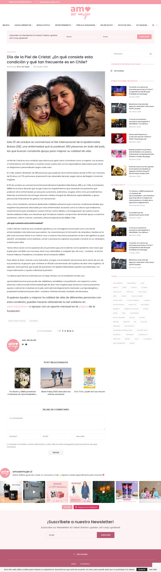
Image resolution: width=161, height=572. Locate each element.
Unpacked (116, 339)
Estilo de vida (124, 25)
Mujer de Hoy (106, 25)
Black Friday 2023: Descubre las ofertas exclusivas (55, 393)
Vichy (137, 339)
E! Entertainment (133, 300)
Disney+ (124, 296)
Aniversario (131, 283)
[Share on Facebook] (62, 331)
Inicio (73, 563)
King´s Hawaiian (119, 318)
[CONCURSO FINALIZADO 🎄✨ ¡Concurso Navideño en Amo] (57, 492)
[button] (35, 2)
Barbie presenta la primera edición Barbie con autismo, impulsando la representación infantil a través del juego (141, 153)
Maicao (132, 318)
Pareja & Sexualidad (85, 25)
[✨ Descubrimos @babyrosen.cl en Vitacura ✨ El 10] (34, 492)
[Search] (157, 25)
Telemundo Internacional (122, 330)
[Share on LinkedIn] (70, 331)
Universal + (117, 335)
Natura (142, 318)
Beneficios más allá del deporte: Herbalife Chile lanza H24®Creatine (141, 106)
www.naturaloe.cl (18, 306)
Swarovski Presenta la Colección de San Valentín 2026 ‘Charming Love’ (140, 136)
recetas (144, 322)
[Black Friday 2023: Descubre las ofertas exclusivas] (56, 378)
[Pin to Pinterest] (68, 331)
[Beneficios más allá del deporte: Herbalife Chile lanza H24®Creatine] (118, 108)
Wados (132, 343)
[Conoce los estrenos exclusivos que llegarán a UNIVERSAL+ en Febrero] (118, 123)
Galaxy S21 (132, 305)
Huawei (145, 309)
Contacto (85, 563)
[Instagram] (153, 25)
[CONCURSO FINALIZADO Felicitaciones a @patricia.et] (127, 492)
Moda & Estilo (43, 25)
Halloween (145, 305)
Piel (135, 322)
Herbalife (116, 309)
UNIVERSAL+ (130, 335)
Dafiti (115, 296)
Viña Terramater (119, 343)
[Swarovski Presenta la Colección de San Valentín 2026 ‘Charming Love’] (118, 138)
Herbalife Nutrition (131, 309)
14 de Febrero (118, 283)
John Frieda (134, 313)
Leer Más (153, 569)
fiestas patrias (118, 305)
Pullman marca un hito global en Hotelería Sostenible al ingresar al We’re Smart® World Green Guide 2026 (141, 170)
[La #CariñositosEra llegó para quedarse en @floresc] (150, 492)
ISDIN (123, 313)
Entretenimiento (63, 25)
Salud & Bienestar (23, 25)
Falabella (147, 300)
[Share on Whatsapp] (73, 331)
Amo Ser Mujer (23, 66)
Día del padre (117, 300)
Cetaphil (144, 287)
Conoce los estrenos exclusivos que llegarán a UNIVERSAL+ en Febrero (139, 121)
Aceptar (141, 569)
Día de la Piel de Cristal (17, 321)
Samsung (116, 326)
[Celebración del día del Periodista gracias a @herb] (104, 492)
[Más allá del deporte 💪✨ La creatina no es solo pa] (11, 492)
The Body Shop (142, 330)
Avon (142, 283)
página (83, 306)
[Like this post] (60, 331)
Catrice (134, 287)
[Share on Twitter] (65, 331)
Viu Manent (147, 339)
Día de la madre (137, 296)
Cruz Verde (142, 292)
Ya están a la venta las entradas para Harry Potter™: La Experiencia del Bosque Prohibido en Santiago (141, 90)
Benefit (115, 287)
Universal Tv (143, 335)
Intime (115, 313)
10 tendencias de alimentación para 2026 (139, 214)
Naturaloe (34, 321)
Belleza (6, 25)
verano (127, 339)
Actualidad (141, 25)
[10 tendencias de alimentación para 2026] (118, 217)
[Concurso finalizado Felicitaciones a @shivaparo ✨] (80, 492)
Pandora (126, 322)
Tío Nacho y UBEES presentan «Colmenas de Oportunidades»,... (22, 393)
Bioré (124, 287)
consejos (130, 292)
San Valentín (129, 326)
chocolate (117, 292)
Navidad (116, 322)
